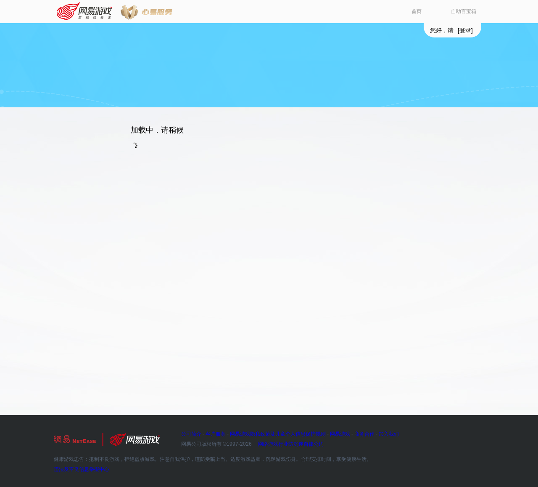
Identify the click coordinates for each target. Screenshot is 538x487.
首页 (416, 11)
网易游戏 (85, 11)
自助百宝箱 (463, 11)
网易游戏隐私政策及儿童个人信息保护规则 (278, 434)
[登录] (465, 30)
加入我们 (389, 434)
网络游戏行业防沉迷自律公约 (291, 444)
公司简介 (191, 434)
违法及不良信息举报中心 (81, 469)
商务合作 (364, 434)
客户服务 (216, 434)
